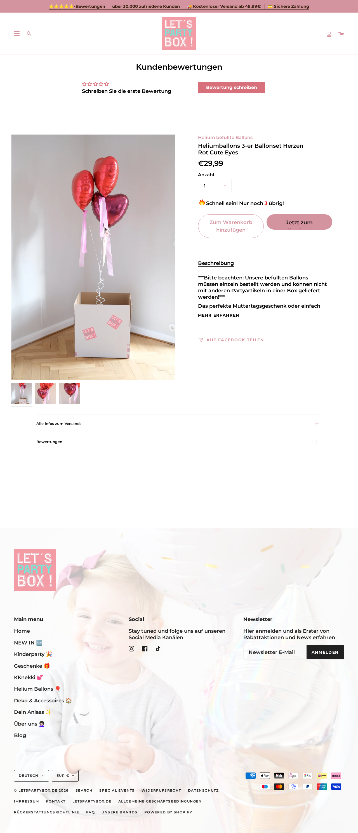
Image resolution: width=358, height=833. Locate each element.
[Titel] (329, 34)
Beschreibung (216, 263)
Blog (20, 735)
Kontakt (56, 801)
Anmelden (325, 652)
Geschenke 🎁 (32, 666)
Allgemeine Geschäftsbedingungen (160, 801)
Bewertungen (49, 441)
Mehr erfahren (219, 315)
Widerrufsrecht (161, 790)
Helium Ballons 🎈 (37, 689)
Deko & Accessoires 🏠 (43, 700)
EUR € (62, 776)
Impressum (26, 801)
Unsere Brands (119, 812)
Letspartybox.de (92, 801)
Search (84, 790)
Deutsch (29, 776)
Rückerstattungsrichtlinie (46, 812)
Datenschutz (203, 790)
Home (22, 631)
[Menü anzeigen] (17, 33)
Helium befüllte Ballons (225, 137)
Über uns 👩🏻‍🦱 (29, 724)
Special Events (117, 790)
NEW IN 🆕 (28, 642)
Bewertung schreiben (231, 87)
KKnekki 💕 (28, 677)
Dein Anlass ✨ (33, 712)
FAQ (90, 812)
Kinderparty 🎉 (33, 654)
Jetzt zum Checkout (299, 224)
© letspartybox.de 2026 (41, 790)
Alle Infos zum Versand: (58, 423)
